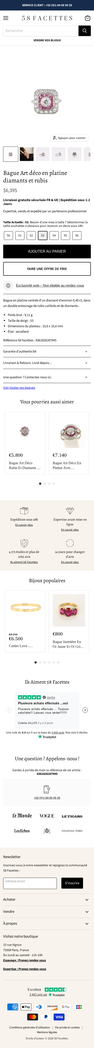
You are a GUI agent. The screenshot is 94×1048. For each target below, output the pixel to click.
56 (76, 235)
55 (65, 235)
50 (8, 235)
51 (19, 235)
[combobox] (40, 31)
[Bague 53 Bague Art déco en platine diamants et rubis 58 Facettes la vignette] (10, 154)
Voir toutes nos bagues (19, 387)
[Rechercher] (84, 31)
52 (31, 235)
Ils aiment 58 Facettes (24, 562)
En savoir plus (24, 525)
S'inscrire (72, 883)
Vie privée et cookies (67, 1027)
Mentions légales (47, 1032)
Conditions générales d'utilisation (29, 1027)
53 (42, 235)
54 (54, 235)
